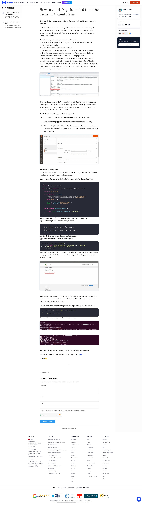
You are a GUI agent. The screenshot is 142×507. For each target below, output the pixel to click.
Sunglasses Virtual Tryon (54, 473)
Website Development (53, 447)
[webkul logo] (7, 2)
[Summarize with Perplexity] (126, 33)
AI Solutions (67, 2)
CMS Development (52, 444)
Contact (104, 444)
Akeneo (73, 460)
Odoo (72, 452)
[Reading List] (126, 2)
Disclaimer (105, 478)
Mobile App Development (54, 439)
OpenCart (73, 442)
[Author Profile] (120, 10)
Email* (41, 404)
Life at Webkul (106, 460)
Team (88, 442)
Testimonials (90, 450)
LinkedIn (79, 487)
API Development (52, 463)
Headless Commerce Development (56, 442)
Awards (89, 460)
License (104, 471)
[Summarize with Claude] (123, 33)
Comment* (43, 385)
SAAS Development (52, 455)
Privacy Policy (106, 473)
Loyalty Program (107, 450)
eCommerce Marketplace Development (57, 450)
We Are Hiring (106, 463)
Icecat (72, 476)
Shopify (73, 447)
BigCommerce (74, 457)
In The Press (90, 455)
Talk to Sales (135, 2)
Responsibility (90, 465)
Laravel (73, 468)
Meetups (89, 471)
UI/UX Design (51, 468)
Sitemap (105, 468)
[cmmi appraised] (57, 496)
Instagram (71, 487)
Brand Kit (105, 465)
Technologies (90, 447)
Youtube (87, 487)
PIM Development (52, 460)
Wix (72, 478)
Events (88, 473)
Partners (89, 444)
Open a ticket (128, 44)
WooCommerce (75, 444)
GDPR (104, 476)
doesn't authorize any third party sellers (66, 502)
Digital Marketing (52, 471)
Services (105, 439)
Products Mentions (91, 463)
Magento (73, 439)
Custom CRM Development (54, 452)
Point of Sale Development (54, 457)
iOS (72, 471)
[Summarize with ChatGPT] (119, 33)
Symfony (73, 465)
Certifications (90, 452)
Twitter (64, 487)
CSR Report (90, 468)
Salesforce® (74, 455)
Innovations (90, 457)
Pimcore (73, 463)
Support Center (106, 442)
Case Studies (106, 457)
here (80, 354)
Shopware (73, 450)
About (88, 439)
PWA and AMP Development (54, 465)
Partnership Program (92, 476)
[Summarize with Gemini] (130, 33)
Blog (104, 447)
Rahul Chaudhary (127, 14)
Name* (41, 397)
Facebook (57, 487)
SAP (72, 481)
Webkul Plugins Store (108, 452)
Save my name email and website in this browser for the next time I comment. (63, 410)
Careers (59, 2)
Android (73, 473)
